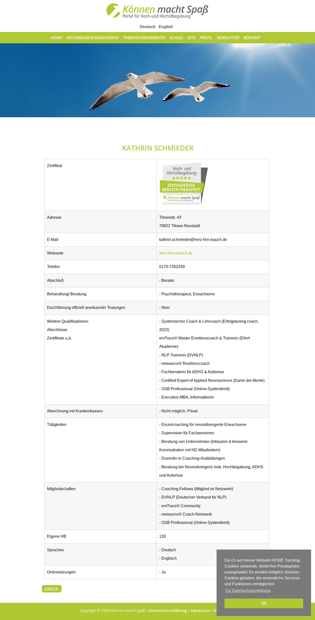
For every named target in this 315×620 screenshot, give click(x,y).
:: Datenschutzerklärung (166, 610)
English (166, 27)
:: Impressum (198, 610)
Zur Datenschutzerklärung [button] (247, 590)
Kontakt (252, 37)
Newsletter (228, 37)
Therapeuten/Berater (144, 37)
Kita (191, 37)
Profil (206, 37)
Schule (176, 37)
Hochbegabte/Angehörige (92, 37)
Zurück (51, 588)
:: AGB (214, 610)
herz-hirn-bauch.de (175, 253)
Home (56, 37)
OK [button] (264, 603)
